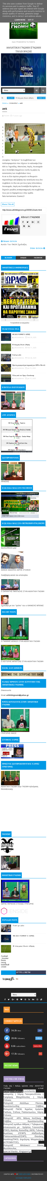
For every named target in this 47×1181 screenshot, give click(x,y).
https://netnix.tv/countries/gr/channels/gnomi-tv (23, 973)
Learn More (20, 20)
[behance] (33, 999)
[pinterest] (17, 999)
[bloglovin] (21, 999)
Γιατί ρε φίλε (16, 355)
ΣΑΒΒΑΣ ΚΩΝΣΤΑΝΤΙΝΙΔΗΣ (35, 98)
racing (3, 962)
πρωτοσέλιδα (16, 323)
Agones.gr (23, 451)
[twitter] (8, 999)
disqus (23, 258)
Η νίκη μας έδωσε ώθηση (14, 98)
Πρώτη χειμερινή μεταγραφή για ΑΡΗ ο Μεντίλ (28, 365)
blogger (8, 258)
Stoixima (29, 451)
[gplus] (13, 999)
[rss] (29, 999)
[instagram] (37, 999)
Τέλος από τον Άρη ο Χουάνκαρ (23, 375)
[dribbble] (25, 999)
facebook (38, 258)
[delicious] (41, 999)
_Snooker (5, 958)
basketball (5, 964)
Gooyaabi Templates (23, 1178)
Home (4, 103)
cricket (3, 967)
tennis (3, 960)
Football (4, 956)
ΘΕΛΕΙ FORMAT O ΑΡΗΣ (21, 334)
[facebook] (5, 999)
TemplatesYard (24, 1174)
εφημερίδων (25, 323)
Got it (31, 20)
